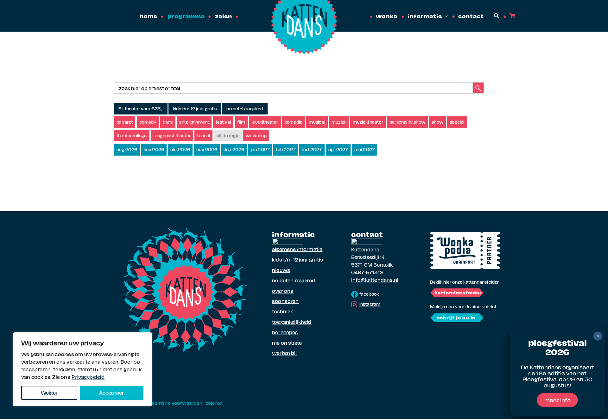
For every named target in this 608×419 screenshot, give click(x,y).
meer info (557, 400)
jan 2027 (260, 149)
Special (457, 122)
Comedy (147, 122)
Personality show (407, 122)
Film (241, 122)
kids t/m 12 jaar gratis (195, 108)
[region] (82, 369)
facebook (369, 294)
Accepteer (111, 392)
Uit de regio (228, 135)
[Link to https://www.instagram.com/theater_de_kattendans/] (354, 304)
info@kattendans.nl (374, 279)
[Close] (145, 338)
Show (437, 122)
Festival (223, 122)
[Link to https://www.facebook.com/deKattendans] (354, 294)
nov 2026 (206, 149)
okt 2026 (180, 149)
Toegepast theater (172, 135)
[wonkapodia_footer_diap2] (465, 234)
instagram (370, 304)
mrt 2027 (312, 149)
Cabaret (125, 122)
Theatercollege (132, 135)
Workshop (256, 135)
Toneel (203, 135)
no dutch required (244, 108)
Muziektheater (368, 122)
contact (367, 234)
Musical (317, 122)
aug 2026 (127, 149)
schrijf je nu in (456, 317)
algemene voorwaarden (175, 402)
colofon (214, 402)
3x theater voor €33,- (140, 108)
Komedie (293, 122)
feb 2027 (285, 149)
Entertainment (194, 122)
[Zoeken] (496, 16)
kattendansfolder (458, 292)
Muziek (339, 122)
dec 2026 (234, 149)
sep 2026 (154, 149)
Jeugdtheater (264, 122)
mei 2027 (364, 149)
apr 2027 (338, 149)
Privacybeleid (88, 376)
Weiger (49, 392)
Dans (168, 122)
